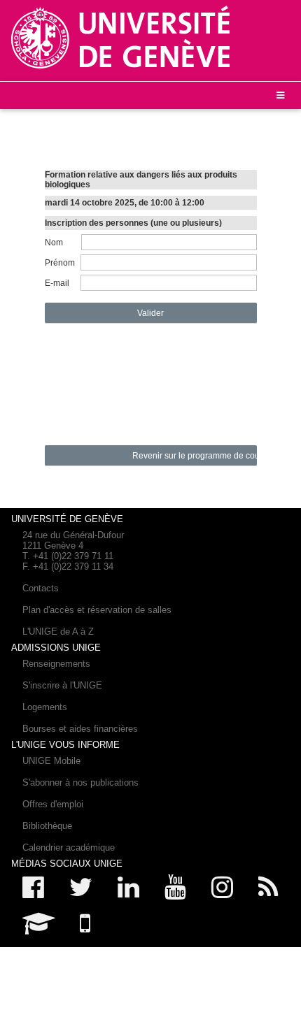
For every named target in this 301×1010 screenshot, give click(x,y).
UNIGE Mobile (51, 761)
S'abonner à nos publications (80, 782)
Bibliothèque (47, 826)
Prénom (60, 263)
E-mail (57, 283)
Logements (44, 707)
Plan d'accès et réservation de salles (97, 610)
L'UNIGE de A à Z (58, 631)
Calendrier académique (68, 847)
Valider (150, 313)
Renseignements (56, 663)
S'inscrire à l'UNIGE (62, 685)
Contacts (40, 588)
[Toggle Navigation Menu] (280, 95)
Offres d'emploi (52, 804)
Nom (54, 242)
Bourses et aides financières (80, 728)
